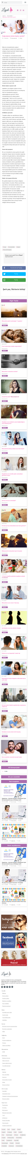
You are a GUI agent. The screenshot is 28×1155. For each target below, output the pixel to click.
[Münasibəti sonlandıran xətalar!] (14, 361)
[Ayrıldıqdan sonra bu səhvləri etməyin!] (14, 617)
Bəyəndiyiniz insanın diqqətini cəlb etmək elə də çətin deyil (14, 679)
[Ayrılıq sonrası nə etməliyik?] (14, 490)
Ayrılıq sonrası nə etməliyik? (9, 500)
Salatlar (4, 1072)
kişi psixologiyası (7, 249)
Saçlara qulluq (5, 998)
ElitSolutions (6, 1153)
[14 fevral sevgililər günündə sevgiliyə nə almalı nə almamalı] (14, 565)
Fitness (4, 1043)
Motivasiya (5, 1110)
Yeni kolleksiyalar (6, 1017)
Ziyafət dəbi (5, 1015)
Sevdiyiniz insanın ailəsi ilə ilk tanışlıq (11, 731)
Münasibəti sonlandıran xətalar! (10, 371)
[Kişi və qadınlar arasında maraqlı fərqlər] (14, 746)
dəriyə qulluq (11, 1137)
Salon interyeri (5, 1060)
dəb (15, 1132)
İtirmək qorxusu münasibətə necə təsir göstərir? (14, 525)
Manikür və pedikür (6, 1001)
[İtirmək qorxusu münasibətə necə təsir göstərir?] (14, 515)
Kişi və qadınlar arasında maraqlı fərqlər (12, 757)
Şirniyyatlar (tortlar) (7, 1079)
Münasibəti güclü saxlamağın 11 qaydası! (12, 321)
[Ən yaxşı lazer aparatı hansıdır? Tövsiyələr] (14, 811)
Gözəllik (3, 991)
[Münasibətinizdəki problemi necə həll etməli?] (14, 438)
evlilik (20, 1132)
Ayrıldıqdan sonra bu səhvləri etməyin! (11, 628)
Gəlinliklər (4, 1020)
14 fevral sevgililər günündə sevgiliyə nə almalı (13, 577)
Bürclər (3, 1024)
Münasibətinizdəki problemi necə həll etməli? (13, 448)
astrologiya (9, 1135)
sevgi (5, 247)
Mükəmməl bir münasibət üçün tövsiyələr (12, 551)
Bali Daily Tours (23, 1153)
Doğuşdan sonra (6, 1093)
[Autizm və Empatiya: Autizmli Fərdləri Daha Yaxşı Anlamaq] (14, 830)
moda (4, 1129)
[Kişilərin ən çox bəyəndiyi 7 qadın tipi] (14, 642)
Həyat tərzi (4, 1102)
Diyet (3, 1037)
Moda (3, 1010)
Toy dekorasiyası (6, 1065)
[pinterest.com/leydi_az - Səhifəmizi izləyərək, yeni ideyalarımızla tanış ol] (14, 958)
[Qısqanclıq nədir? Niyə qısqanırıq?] (14, 386)
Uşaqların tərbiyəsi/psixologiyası (10, 1096)
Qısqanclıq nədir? (10, 396)
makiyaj (10, 1132)
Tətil (3, 1115)
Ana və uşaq (13, 801)
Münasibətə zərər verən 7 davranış (10, 602)
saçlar (4, 1137)
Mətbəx (3, 1069)
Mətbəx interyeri (6, 1058)
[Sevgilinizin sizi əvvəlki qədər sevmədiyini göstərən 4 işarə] (14, 463)
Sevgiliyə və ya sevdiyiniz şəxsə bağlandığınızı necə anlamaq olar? (13, 422)
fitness (16, 1135)
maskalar (5, 1146)
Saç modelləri (5, 1003)
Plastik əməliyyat (6, 1006)
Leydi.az (9, 1151)
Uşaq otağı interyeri (7, 1063)
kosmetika (19, 1137)
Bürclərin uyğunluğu (7, 1029)
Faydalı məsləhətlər (7, 1125)
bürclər (17, 1143)
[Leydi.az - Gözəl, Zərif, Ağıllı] (7, 10)
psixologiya (5, 1143)
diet (3, 1140)
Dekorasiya (4, 1055)
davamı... (5, 325)
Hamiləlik (4, 1091)
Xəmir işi (4, 1077)
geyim (4, 1132)
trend (19, 1129)
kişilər (18, 247)
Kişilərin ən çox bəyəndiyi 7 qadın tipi (11, 653)
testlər (12, 1143)
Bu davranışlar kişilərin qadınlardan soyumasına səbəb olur (14, 706)
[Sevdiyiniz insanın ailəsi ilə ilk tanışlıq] (14, 721)
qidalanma (9, 1140)
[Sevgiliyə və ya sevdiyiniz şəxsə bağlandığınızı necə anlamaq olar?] (14, 411)
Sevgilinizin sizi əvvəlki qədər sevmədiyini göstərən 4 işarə (12, 474)
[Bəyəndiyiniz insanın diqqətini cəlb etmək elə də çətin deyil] (14, 668)
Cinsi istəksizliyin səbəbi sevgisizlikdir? (12, 346)
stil (8, 1129)
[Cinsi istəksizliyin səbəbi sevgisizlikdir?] (14, 335)
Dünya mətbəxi (5, 1084)
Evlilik (6, 771)
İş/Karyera (4, 1118)
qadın (14, 1129)
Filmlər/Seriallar (6, 1120)
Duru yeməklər (5, 1074)
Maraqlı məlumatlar (7, 1112)
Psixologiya (5, 1105)
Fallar (3, 1031)
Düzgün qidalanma (6, 1040)
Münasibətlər (14, 38)
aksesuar (12, 1146)
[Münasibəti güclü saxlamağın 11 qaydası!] (14, 310)
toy (3, 1135)
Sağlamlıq (13, 840)
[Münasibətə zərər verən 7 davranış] (14, 592)
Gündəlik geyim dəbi (7, 1012)
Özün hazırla (5, 1123)
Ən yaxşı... (4, 1107)
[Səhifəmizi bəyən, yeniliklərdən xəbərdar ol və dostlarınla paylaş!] (21, 10)
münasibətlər (11, 247)
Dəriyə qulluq (13, 820)
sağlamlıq (23, 1135)
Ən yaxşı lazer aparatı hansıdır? (12, 818)
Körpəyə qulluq (5, 1098)
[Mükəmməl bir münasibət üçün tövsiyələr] (14, 540)
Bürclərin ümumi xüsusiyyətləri (9, 1026)
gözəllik (16, 1140)
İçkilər (3, 1082)
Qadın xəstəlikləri (6, 1045)
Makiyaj (4, 993)
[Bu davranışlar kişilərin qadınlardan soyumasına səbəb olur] (14, 694)
